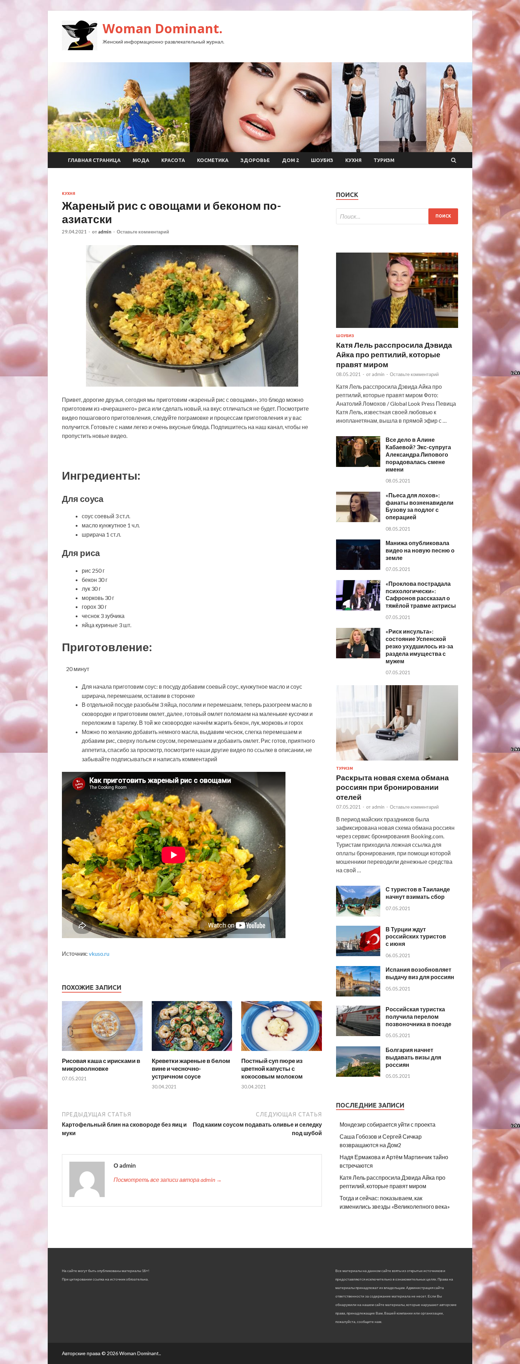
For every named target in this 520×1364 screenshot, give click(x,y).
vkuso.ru (99, 953)
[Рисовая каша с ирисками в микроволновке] (102, 1052)
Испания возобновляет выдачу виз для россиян (420, 973)
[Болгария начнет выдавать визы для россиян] (358, 1074)
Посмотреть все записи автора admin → (168, 1179)
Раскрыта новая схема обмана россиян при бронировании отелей (392, 787)
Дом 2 (290, 160)
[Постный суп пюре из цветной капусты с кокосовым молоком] (281, 1052)
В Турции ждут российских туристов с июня (416, 936)
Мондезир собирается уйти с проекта (387, 1124)
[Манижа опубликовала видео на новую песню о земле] (358, 567)
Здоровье (255, 160)
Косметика (213, 160)
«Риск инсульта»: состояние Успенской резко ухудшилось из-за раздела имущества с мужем (419, 646)
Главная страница (94, 160)
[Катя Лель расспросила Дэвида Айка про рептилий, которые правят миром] (397, 329)
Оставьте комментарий (143, 232)
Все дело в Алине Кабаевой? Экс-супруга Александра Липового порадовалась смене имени (418, 454)
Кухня (353, 160)
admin (104, 232)
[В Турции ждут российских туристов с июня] (358, 953)
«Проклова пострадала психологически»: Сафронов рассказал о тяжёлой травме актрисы (421, 594)
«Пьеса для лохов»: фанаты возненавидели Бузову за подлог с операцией (419, 506)
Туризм (384, 160)
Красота (173, 160)
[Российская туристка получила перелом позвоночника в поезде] (358, 1033)
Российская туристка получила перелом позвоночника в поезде (418, 1016)
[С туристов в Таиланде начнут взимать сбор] (358, 914)
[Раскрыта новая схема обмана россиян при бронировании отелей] (397, 761)
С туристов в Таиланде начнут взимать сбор (418, 893)
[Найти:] (397, 216)
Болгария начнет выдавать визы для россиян (413, 1057)
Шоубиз (322, 160)
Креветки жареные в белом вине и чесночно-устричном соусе (191, 1068)
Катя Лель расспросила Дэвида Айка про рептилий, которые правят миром (394, 354)
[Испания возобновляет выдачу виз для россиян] (358, 994)
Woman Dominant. (163, 28)
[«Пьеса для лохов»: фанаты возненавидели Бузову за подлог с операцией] (358, 519)
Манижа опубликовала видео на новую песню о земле (420, 550)
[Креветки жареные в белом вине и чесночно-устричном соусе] (192, 1052)
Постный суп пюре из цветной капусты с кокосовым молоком (272, 1068)
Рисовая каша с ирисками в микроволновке (101, 1064)
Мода (141, 160)
